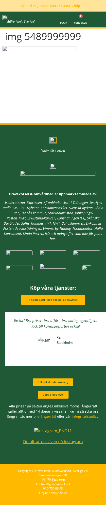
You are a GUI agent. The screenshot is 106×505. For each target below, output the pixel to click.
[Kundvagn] (80, 17)
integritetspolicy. (85, 416)
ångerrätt (48, 416)
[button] (99, 19)
